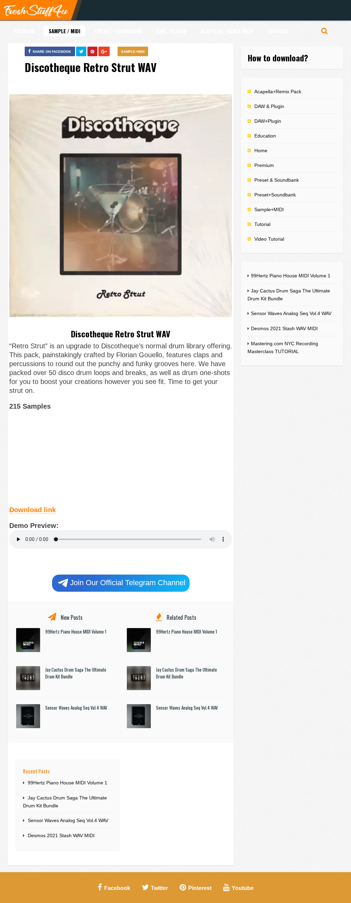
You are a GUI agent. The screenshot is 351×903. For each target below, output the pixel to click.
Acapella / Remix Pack (227, 31)
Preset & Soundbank (276, 180)
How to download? (277, 57)
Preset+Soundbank (275, 194)
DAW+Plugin (267, 121)
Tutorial (278, 31)
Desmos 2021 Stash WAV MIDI (61, 835)
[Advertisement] (120, 457)
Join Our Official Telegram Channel (127, 582)
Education (265, 136)
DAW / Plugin (171, 31)
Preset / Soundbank (118, 31)
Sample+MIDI (133, 51)
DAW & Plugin (269, 106)
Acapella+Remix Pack (277, 91)
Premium (24, 31)
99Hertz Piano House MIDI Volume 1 (75, 631)
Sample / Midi (64, 31)
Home (260, 150)
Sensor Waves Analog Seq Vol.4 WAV (76, 707)
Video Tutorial (269, 239)
